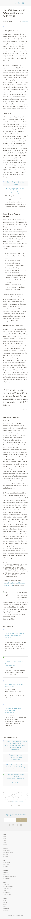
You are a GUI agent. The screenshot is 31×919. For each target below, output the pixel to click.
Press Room (6, 874)
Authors (5, 842)
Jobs (4, 890)
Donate (5, 844)
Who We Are (6, 884)
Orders (5, 904)
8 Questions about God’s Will (14, 684)
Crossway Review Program (9, 876)
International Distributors (9, 852)
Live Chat (5, 902)
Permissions (6, 910)
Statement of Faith (7, 888)
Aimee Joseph (24, 21)
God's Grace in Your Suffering (15, 767)
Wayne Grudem (9, 686)
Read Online (6, 864)
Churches (5, 854)
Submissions (6, 908)
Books (4, 836)
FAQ (4, 906)
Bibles (4, 838)
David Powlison (15, 769)
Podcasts (5, 872)
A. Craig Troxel (15, 759)
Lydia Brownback (10, 665)
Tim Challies (15, 783)
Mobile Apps (6, 866)
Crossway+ (6, 856)
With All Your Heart (15, 757)
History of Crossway (8, 886)
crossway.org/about (17, 801)
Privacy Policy (6, 892)
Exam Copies (6, 878)
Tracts (4, 840)
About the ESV (6, 862)
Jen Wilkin (8, 637)
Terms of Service (7, 894)
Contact (5, 900)
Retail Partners (6, 850)
